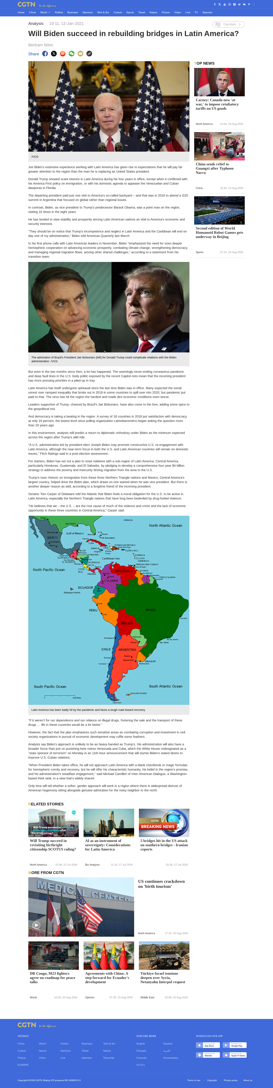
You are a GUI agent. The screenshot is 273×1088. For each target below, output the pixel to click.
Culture (118, 13)
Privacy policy (230, 1080)
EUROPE (23, 1065)
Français (141, 1051)
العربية (166, 1051)
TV (196, 13)
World (44, 13)
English (140, 1044)
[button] (32, 833)
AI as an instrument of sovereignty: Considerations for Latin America (107, 845)
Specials (207, 13)
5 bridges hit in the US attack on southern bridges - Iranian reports (164, 845)
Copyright (212, 1080)
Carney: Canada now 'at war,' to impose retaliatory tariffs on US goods (217, 104)
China (32, 13)
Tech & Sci (103, 13)
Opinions (87, 13)
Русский (141, 1058)
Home (21, 13)
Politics (59, 13)
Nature (153, 13)
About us (247, 1080)
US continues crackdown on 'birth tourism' (161, 884)
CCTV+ (140, 1065)
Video (177, 13)
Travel (141, 13)
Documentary (170, 1058)
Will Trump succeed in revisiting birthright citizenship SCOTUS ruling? (53, 845)
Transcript (108, 1058)
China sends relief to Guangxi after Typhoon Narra (215, 168)
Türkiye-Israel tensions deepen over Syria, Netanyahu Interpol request (162, 977)
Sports (130, 13)
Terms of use (194, 1080)
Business (72, 13)
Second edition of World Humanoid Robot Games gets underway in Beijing (219, 232)
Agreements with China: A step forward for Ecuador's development (107, 977)
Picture (166, 13)
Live (187, 13)
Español (168, 1044)
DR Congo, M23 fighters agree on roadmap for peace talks (52, 977)
